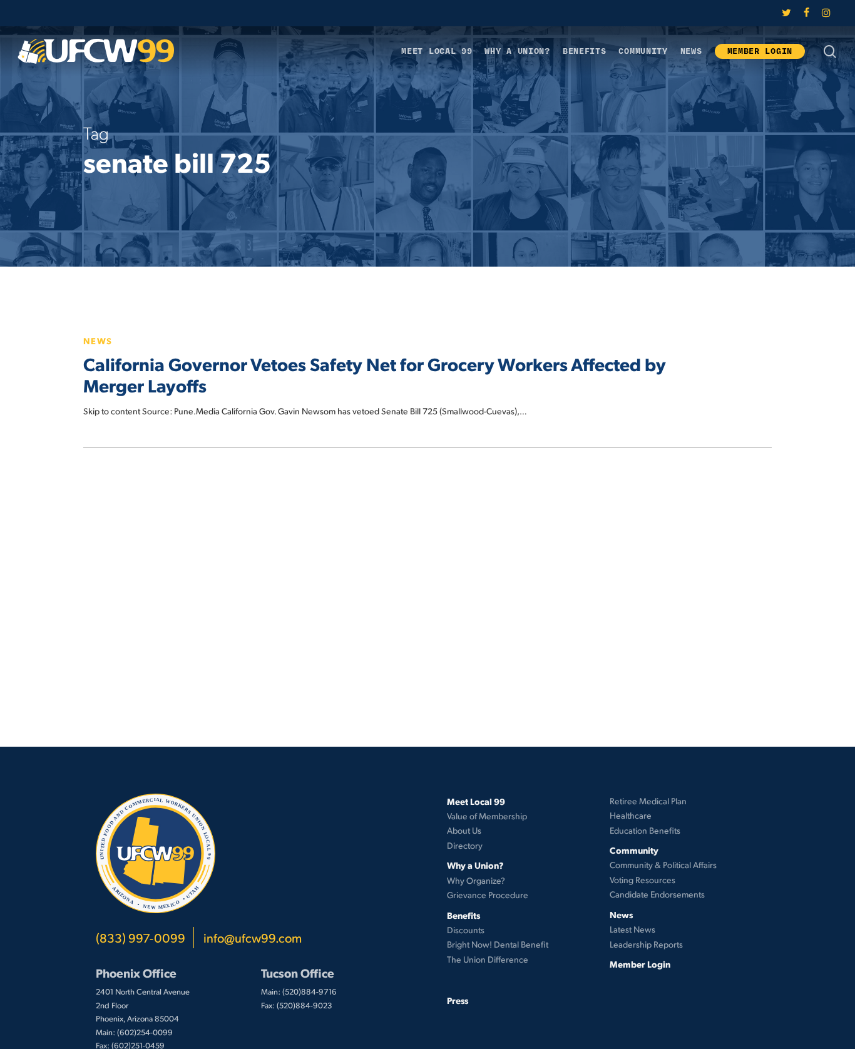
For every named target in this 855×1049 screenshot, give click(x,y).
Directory (465, 845)
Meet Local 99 (476, 801)
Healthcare (631, 815)
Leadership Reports (646, 944)
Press (457, 1000)
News (98, 340)
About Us (464, 830)
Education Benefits (645, 830)
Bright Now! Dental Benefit (497, 944)
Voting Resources (642, 879)
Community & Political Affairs (663, 864)
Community (634, 850)
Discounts (465, 929)
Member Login (640, 964)
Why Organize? (476, 880)
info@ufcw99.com (252, 937)
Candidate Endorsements (657, 894)
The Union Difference (487, 959)
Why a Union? (475, 865)
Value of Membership (487, 816)
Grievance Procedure (487, 894)
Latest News (632, 929)
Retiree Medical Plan (648, 801)
